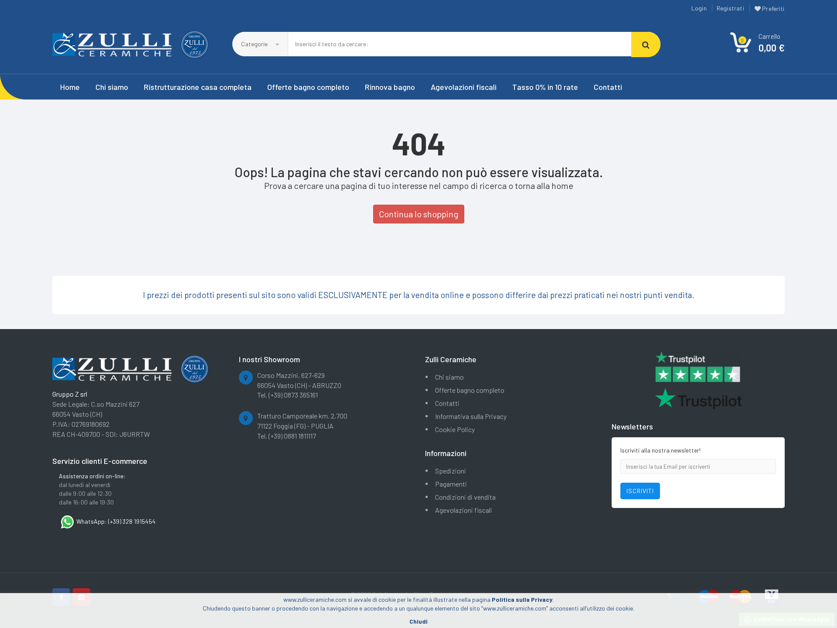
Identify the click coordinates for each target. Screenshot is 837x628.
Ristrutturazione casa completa (198, 87)
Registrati (730, 8)
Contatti (608, 87)
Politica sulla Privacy (522, 599)
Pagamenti (451, 484)
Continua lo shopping (419, 214)
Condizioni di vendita (465, 497)
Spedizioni (450, 471)
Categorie (255, 44)
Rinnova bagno (390, 87)
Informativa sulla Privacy (471, 416)
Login (699, 8)
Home (70, 87)
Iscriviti (640, 490)
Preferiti (772, 8)
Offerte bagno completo (308, 87)
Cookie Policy (455, 429)
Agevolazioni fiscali (464, 87)
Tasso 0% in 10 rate (545, 87)
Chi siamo (111, 87)
